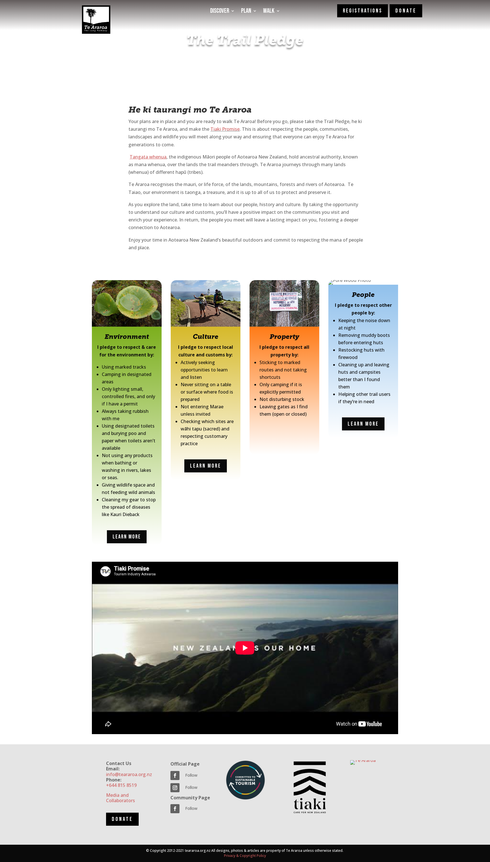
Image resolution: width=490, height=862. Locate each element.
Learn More (127, 536)
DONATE (406, 10)
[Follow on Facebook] (174, 775)
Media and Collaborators (120, 798)
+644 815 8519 (121, 785)
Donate (122, 819)
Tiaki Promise (225, 129)
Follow (191, 775)
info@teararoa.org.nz (129, 774)
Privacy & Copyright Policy (245, 855)
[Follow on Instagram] (174, 787)
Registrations (362, 10)
